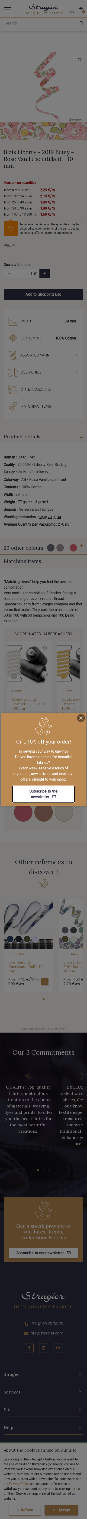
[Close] (81, 718)
